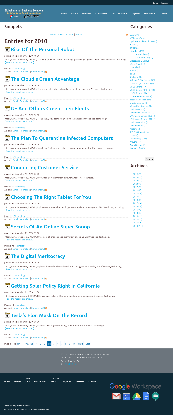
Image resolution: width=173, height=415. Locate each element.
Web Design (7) (137, 144)
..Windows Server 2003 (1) (142, 112)
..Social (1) (135, 67)
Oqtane (136, 13)
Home (64, 13)
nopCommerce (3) (139, 102)
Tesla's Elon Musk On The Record (49, 315)
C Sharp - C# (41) (138, 37)
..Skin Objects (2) (138, 63)
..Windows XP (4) (138, 125)
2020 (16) (137, 193)
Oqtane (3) (135, 128)
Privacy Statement (23, 405)
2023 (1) (137, 183)
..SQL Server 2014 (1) (140, 93)
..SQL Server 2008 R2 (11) (142, 89)
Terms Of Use (9, 405)
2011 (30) (137, 222)
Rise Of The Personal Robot (42, 49)
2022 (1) (137, 186)
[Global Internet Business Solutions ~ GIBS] (24, 13)
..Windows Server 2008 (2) (142, 115)
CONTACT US (70, 363)
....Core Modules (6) (139, 54)
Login (155, 2)
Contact (164, 13)
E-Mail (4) (134, 70)
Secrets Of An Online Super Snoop (50, 226)
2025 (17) (137, 177)
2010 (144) (138, 225)
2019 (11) (137, 196)
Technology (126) (138, 138)
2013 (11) (137, 216)
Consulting (101, 13)
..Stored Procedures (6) (141, 96)
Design (74, 13)
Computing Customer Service (44, 167)
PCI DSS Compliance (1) (141, 131)
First (19, 343)
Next (80, 343)
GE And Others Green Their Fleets (50, 108)
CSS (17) (134, 44)
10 (74, 343)
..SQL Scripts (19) (138, 86)
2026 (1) (137, 173)
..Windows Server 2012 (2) (142, 118)
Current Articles (56, 34)
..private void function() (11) (143, 41)
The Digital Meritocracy (38, 256)
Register (165, 2)
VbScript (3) (135, 141)
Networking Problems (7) (142, 99)
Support (149, 13)
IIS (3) (133, 73)
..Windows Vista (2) (139, 122)
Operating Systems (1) (141, 105)
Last (88, 343)
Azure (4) (134, 34)
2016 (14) (137, 206)
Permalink (25, 71)
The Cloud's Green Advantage (45, 79)
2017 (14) (137, 203)
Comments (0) (38, 71)
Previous (29, 343)
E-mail (15, 71)
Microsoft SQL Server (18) (142, 80)
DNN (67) (134, 47)
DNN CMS (86, 13)
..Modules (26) (137, 50)
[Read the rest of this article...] (19, 62)
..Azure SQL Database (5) (142, 83)
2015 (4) (137, 209)
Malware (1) (136, 76)
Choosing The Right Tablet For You (51, 197)
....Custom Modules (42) (141, 57)
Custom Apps (120, 13)
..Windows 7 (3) (137, 109)
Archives (70, 34)
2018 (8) (137, 199)
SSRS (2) (134, 135)
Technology (19, 68)
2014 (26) (137, 212)
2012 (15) (137, 219)
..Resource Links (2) (139, 60)
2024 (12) (137, 180)
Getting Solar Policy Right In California (55, 286)
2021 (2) (137, 190)
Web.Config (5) (137, 148)
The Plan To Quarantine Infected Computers (62, 138)
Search (78, 34)
